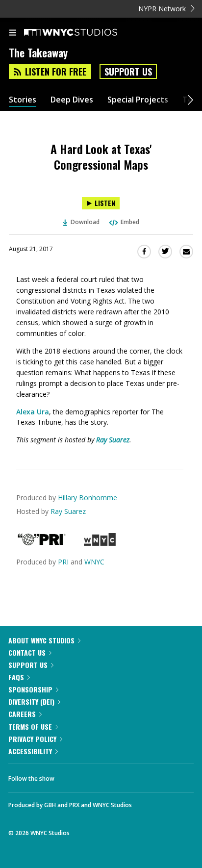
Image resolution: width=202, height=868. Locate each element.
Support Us (128, 71)
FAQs (16, 677)
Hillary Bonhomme (87, 497)
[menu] (12, 33)
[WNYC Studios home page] (83, 32)
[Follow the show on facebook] (71, 776)
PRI (63, 561)
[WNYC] (100, 543)
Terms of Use (30, 726)
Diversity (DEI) (31, 701)
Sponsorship (30, 689)
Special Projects (137, 100)
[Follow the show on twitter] (98, 776)
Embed (130, 222)
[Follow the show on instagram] (125, 776)
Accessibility (30, 751)
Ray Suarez (112, 439)
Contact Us (27, 652)
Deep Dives (71, 100)
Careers (22, 714)
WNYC (94, 561)
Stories (22, 100)
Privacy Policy (32, 739)
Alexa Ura (32, 411)
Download (85, 222)
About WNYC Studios (41, 640)
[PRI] (41, 543)
